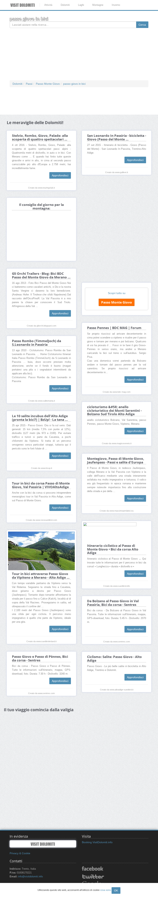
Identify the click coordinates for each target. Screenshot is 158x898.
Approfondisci (60, 175)
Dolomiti (65, 4)
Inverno (116, 4)
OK (116, 890)
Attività (48, 4)
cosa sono (105, 890)
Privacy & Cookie (20, 853)
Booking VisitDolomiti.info (97, 842)
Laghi (81, 4)
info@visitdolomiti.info (30, 876)
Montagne (97, 4)
